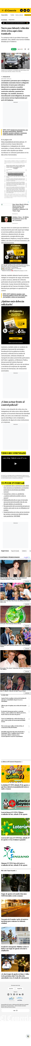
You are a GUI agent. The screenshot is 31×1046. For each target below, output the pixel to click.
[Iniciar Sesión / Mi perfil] (28, 10)
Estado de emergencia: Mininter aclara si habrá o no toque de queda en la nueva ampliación (15, 948)
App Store (11, 988)
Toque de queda (15, 551)
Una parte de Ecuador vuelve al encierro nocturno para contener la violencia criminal (14, 921)
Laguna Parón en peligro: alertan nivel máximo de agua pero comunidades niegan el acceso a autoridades (13, 699)
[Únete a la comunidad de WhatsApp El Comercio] (14, 49)
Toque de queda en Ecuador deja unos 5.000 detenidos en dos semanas (14, 895)
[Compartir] (28, 49)
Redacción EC (6, 76)
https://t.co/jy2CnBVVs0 (13, 267)
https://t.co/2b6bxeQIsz (16, 268)
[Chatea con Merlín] (21, 10)
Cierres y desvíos (19, 15)
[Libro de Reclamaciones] (20, 999)
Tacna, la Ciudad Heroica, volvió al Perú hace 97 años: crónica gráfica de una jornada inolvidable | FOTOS (13, 720)
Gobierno (24, 551)
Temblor (12, 15)
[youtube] (17, 994)
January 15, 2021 (23, 270)
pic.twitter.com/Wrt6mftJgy (7, 269)
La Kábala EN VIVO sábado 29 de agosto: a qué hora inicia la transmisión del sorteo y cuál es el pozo (15, 787)
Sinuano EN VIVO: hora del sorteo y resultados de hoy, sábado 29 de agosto (14, 864)
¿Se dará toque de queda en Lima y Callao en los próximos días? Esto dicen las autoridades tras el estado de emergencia (15, 976)
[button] (15, 463)
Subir (14, 1010)
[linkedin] (20, 994)
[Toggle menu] (2, 10)
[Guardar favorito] (25, 49)
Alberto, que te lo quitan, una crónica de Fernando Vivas (13, 706)
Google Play (19, 988)
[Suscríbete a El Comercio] (24, 10)
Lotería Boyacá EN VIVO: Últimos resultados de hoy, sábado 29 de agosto (14, 813)
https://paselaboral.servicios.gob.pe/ (12, 142)
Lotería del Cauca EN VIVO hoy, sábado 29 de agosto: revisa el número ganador (15, 839)
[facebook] (8, 994)
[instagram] (14, 994)
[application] (15, 464)
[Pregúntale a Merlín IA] (28, 1036)
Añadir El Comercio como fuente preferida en (15, 22)
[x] (11, 994)
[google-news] (23, 994)
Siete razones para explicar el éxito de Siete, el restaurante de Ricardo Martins (12, 726)
